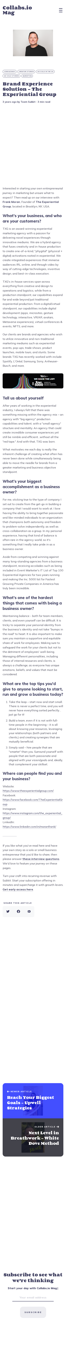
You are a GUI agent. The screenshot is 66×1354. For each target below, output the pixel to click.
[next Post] (33, 1101)
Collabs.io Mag (17, 10)
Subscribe (33, 1312)
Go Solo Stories (11, 76)
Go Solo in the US (45, 71)
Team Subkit (28, 101)
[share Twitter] (8, 911)
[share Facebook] (18, 911)
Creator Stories (26, 71)
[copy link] (29, 911)
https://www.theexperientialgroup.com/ (28, 790)
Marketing (27, 76)
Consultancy (9, 71)
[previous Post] (33, 1137)
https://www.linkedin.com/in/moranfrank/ (29, 826)
